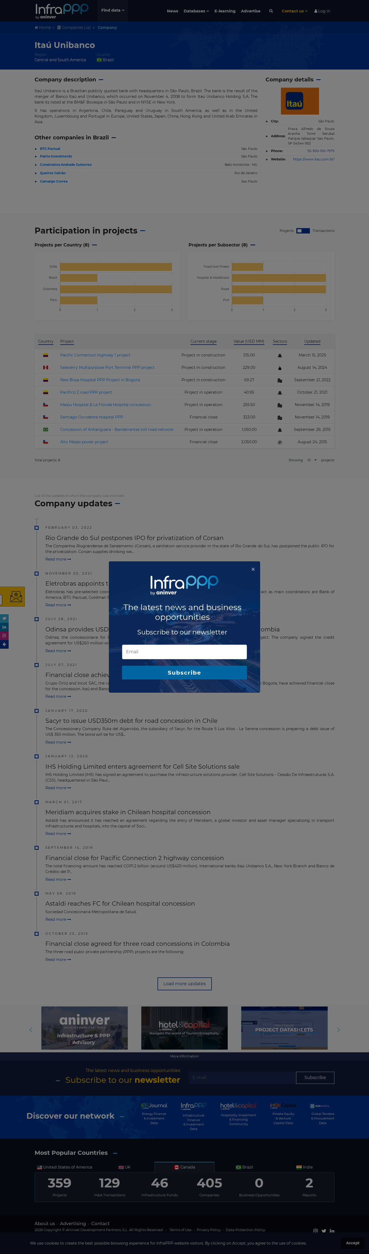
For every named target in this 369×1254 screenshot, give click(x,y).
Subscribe (184, 672)
